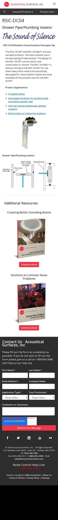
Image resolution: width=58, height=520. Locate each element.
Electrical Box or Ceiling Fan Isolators (27, 113)
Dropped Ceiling (16, 93)
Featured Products (23, 12)
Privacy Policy (33, 478)
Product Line (47, 12)
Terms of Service (17, 478)
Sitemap (45, 478)
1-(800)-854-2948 (35, 456)
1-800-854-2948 (29, 468)
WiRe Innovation (33, 475)
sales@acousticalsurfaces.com (29, 459)
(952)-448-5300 (31, 453)
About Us (47, 475)
